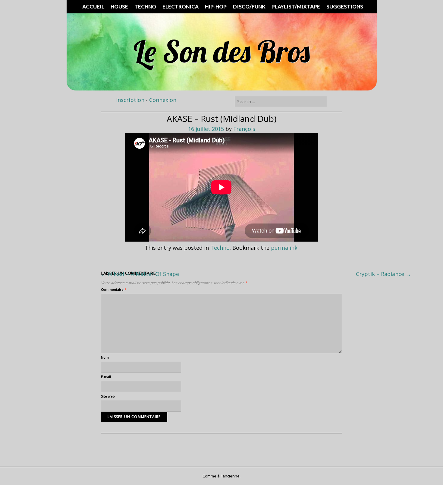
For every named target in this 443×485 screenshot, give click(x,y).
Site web (108, 396)
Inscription (130, 99)
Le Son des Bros (222, 51)
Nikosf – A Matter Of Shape (140, 273)
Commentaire (113, 289)
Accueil (93, 6)
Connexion (162, 99)
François (244, 128)
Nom (105, 357)
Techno (145, 6)
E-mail (106, 376)
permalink (284, 247)
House (119, 6)
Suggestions (344, 6)
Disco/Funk (249, 6)
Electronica (180, 6)
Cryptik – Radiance (383, 273)
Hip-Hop (216, 6)
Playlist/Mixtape (296, 6)
